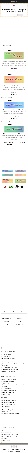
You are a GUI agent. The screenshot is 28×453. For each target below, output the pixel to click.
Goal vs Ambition (6, 406)
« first (5, 142)
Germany (19, 318)
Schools (19, 315)
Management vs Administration (9, 390)
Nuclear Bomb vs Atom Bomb (9, 379)
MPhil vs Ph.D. (5, 438)
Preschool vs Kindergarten (8, 381)
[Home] (14, 7)
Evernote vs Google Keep (8, 409)
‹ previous (10, 142)
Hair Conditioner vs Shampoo (9, 400)
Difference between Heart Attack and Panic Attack (14, 60)
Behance (6, 311)
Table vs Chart (5, 383)
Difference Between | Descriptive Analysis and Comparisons (14, 10)
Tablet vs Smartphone (7, 430)
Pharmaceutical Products (19, 311)
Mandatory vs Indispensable (9, 371)
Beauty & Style (6, 315)
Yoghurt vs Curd (6, 394)
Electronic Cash (19, 324)
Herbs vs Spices (6, 356)
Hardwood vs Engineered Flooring (10, 413)
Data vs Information (6, 388)
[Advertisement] (14, 31)
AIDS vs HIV (5, 411)
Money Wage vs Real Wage (8, 404)
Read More (14, 68)
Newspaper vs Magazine (8, 402)
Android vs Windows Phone (8, 392)
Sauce (6, 324)
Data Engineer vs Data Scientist (9, 367)
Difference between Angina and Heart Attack (14, 109)
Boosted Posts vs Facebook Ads (10, 369)
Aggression (6, 321)
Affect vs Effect (5, 408)
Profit (19, 321)
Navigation (14, 1)
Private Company (6, 318)
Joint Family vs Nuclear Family (9, 436)
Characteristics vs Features (8, 358)
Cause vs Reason (6, 354)
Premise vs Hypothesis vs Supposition (11, 362)
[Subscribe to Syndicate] (1, 442)
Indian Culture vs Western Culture (10, 434)
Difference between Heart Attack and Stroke (14, 84)
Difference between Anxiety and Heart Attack (14, 133)
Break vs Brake (5, 360)
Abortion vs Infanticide (7, 373)
